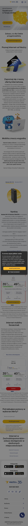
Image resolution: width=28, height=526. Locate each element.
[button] (14, 272)
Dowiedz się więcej (10, 265)
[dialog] (14, 263)
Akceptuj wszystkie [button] (14, 268)
